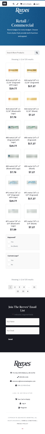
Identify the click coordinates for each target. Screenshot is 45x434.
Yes (12, 242)
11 (34, 287)
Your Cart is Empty (23, 399)
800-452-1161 (23, 377)
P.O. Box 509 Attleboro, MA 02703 (23, 373)
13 (23, 291)
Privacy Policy (22, 424)
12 (18, 291)
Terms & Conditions (29, 421)
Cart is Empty (27, 4)
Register (24, 408)
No (12, 265)
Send (10, 339)
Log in (37, 4)
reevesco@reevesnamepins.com (23, 381)
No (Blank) (14, 246)
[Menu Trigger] (4, 4)
